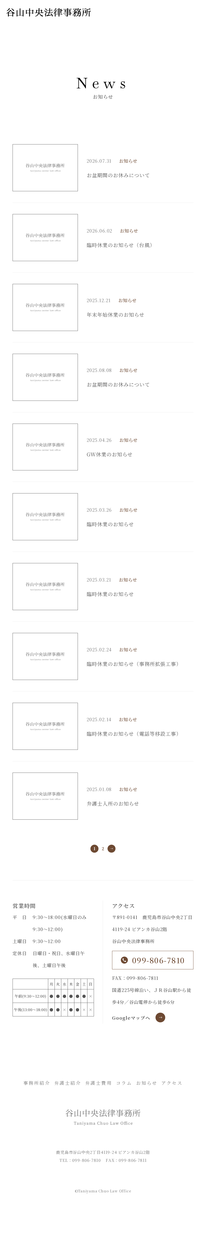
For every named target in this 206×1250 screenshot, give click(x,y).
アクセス (172, 1083)
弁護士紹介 (67, 1083)
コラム (124, 1083)
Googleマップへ (131, 1017)
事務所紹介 (36, 1083)
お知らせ (128, 160)
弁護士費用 (98, 1083)
